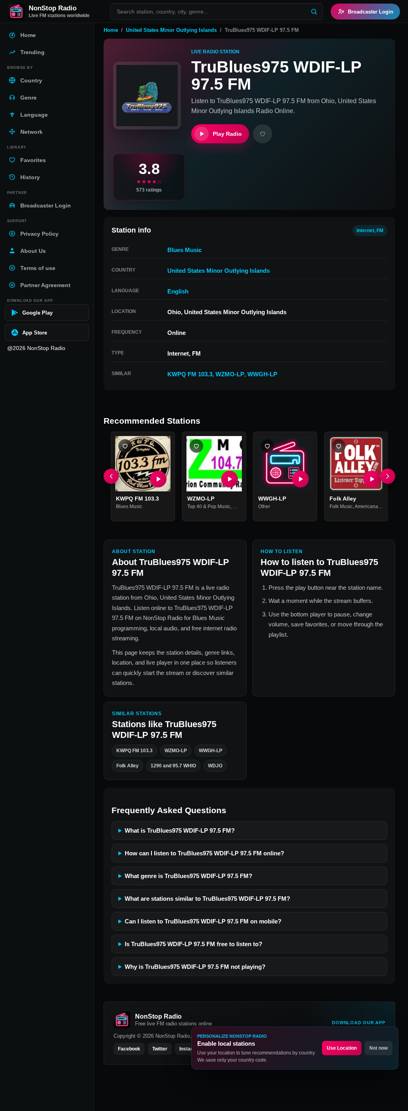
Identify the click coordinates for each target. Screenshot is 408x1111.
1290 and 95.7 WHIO (173, 766)
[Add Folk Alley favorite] (338, 446)
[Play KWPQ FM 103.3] (158, 479)
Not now (378, 1048)
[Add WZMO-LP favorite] (196, 446)
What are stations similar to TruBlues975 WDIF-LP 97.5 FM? (207, 898)
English (177, 291)
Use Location (342, 1048)
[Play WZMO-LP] (229, 479)
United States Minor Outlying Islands (171, 30)
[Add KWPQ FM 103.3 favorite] (125, 446)
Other (264, 506)
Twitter (159, 1049)
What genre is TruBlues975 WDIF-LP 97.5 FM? (188, 875)
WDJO (215, 766)
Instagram (190, 1049)
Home (111, 30)
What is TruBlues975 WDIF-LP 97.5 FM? (180, 830)
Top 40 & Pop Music (208, 506)
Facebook (129, 1049)
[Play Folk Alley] (371, 479)
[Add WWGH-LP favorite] (267, 446)
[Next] (387, 476)
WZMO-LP (230, 374)
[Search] (314, 11)
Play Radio (227, 134)
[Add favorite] (262, 133)
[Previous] (111, 476)
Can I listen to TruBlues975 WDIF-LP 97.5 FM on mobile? (203, 921)
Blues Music (184, 249)
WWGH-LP (262, 374)
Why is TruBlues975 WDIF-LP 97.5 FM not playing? (195, 966)
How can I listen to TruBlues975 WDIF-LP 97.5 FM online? (204, 853)
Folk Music (341, 506)
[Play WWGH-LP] (300, 479)
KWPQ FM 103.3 (189, 374)
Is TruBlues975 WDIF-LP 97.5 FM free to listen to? (193, 944)
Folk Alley (343, 498)
